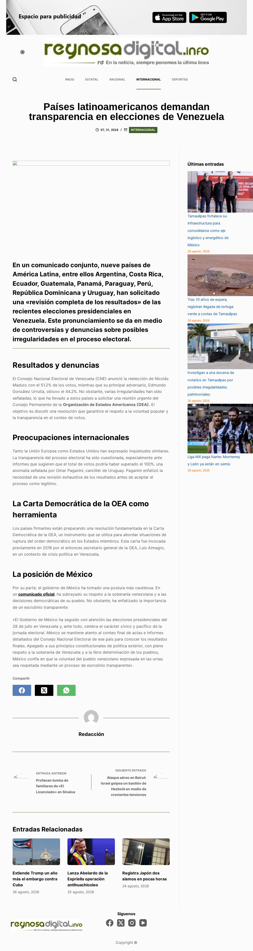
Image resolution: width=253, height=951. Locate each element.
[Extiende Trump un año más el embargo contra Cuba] (36, 851)
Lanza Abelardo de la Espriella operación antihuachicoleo (87, 878)
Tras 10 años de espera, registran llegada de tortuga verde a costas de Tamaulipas (212, 306)
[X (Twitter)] (44, 690)
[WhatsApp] (66, 690)
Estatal (91, 79)
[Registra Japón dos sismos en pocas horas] (146, 851)
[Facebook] (22, 690)
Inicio (69, 79)
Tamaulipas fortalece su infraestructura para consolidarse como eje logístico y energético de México (208, 230)
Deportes (180, 79)
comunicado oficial (36, 594)
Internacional (148, 79)
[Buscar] (15, 79)
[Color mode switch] (22, 52)
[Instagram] (132, 923)
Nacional (117, 79)
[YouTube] (143, 923)
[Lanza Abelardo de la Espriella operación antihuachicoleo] (91, 851)
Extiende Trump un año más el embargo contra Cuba (35, 878)
